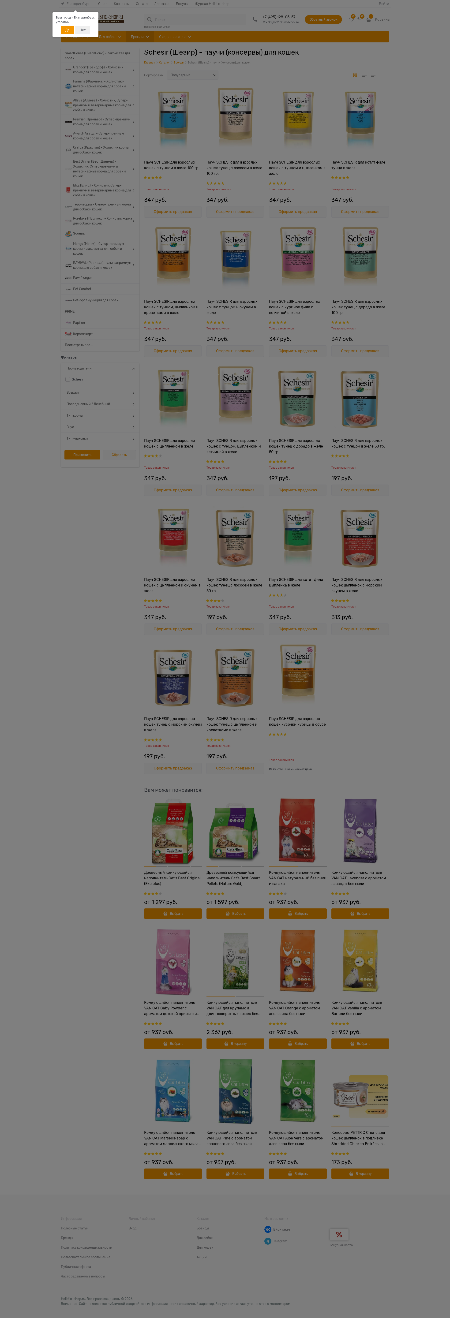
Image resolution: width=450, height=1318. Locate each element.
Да (67, 30)
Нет (83, 30)
